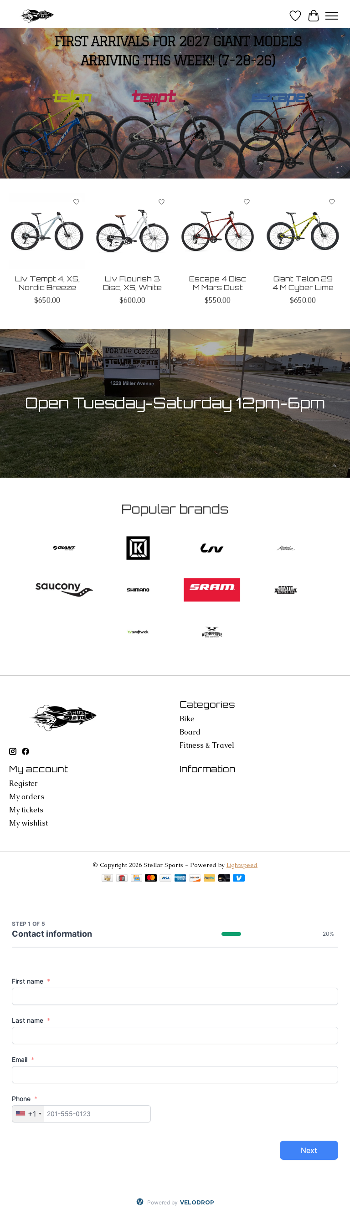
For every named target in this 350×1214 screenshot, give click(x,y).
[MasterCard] (151, 878)
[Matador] (286, 549)
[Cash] (107, 878)
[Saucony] (64, 591)
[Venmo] (239, 878)
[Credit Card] (136, 878)
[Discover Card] (195, 878)
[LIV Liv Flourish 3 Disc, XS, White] (132, 231)
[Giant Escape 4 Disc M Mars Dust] (218, 231)
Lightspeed (241, 865)
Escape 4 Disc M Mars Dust (217, 283)
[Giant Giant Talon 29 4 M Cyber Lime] (303, 231)
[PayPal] (210, 878)
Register (23, 783)
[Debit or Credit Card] (224, 878)
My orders (26, 796)
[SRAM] (212, 591)
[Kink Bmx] (138, 549)
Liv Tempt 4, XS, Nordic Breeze (47, 283)
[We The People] (212, 633)
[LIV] (212, 549)
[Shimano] (138, 591)
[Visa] (165, 878)
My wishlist (28, 823)
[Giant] (64, 549)
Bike (187, 719)
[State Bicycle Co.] (286, 591)
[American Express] (180, 878)
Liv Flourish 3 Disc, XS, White (132, 283)
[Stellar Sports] (37, 15)
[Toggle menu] (332, 16)
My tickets (26, 810)
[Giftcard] (122, 878)
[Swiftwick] (138, 633)
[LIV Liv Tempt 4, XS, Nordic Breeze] (47, 231)
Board (190, 732)
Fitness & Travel (207, 745)
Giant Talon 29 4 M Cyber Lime (303, 283)
